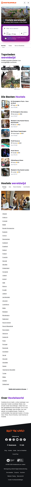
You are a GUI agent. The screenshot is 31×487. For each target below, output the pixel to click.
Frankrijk (4, 257)
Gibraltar (4, 264)
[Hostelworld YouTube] (17, 439)
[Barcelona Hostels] (10, 77)
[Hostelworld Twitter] (10, 439)
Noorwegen (5, 330)
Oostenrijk (5, 337)
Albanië (4, 214)
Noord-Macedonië (7, 326)
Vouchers (22, 472)
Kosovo (4, 286)
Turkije (4, 373)
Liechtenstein (6, 297)
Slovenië (4, 359)
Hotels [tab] (10, 45)
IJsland (4, 275)
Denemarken (6, 239)
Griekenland (5, 268)
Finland (4, 253)
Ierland (4, 279)
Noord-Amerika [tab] (17, 186)
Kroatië (4, 290)
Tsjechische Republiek (8, 370)
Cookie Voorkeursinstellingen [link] (15, 479)
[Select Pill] (24, 2)
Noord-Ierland (6, 322)
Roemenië (5, 348)
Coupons (16, 472)
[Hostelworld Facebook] (6, 439)
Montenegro (5, 315)
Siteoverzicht (20, 476)
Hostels (10, 450)
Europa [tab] (4, 186)
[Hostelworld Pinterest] (21, 439)
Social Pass (15, 454)
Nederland (5, 319)
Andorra (4, 217)
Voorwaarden (9, 472)
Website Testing (11, 476)
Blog (6, 450)
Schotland (5, 351)
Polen (4, 341)
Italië (3, 282)
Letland (4, 293)
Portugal (4, 344)
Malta (4, 308)
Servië (4, 355)
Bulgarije (4, 232)
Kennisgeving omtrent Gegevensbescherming (15, 468)
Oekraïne (5, 333)
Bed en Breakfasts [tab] (19, 45)
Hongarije (5, 272)
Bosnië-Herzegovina (8, 228)
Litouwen (5, 301)
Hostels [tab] (3, 45)
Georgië (4, 261)
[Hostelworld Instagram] (13, 439)
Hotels (14, 450)
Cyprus (4, 235)
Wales (4, 377)
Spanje (4, 366)
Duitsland (5, 243)
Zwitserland (5, 384)
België (4, 224)
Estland (4, 250)
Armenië (4, 221)
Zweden (4, 380)
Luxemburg (5, 304)
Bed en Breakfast (21, 450)
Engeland (5, 246)
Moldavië (5, 311)
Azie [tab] (10, 186)
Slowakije (5, 362)
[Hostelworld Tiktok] (24, 439)
